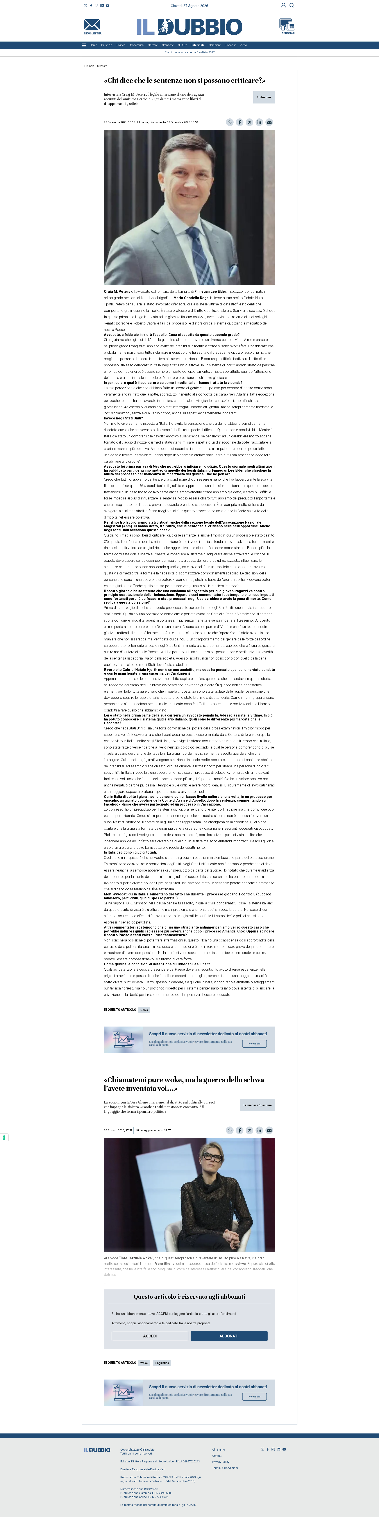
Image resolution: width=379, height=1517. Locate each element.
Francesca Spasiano (257, 1105)
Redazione (264, 97)
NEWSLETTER (93, 32)
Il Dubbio (89, 66)
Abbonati (288, 33)
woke (144, 1363)
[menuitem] (93, 45)
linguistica (162, 1363)
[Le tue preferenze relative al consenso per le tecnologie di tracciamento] (4, 1138)
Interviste (102, 66)
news (144, 1010)
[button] (284, 5)
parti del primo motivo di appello (153, 470)
